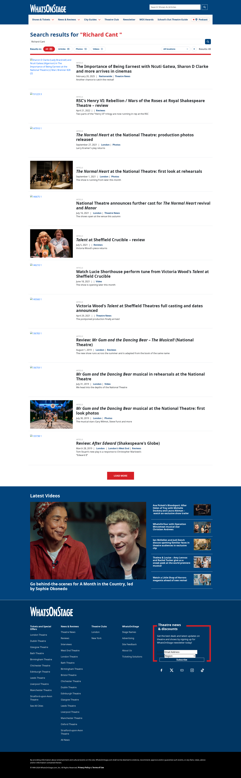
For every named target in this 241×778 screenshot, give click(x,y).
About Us (127, 650)
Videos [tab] (97, 49)
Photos (116, 144)
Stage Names (129, 632)
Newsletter (129, 19)
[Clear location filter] (194, 49)
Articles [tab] (63, 49)
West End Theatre (70, 650)
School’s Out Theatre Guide (173, 19)
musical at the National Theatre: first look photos (140, 411)
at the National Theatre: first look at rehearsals (139, 171)
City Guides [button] (90, 19)
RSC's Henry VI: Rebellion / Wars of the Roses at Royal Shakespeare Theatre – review (140, 103)
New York (96, 638)
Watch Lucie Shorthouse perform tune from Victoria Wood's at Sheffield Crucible (142, 274)
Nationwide (105, 76)
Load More (120, 475)
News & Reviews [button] (67, 19)
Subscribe (181, 659)
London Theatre (38, 634)
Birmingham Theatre (41, 659)
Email (160, 652)
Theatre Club (112, 19)
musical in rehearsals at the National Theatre (140, 376)
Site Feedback (129, 644)
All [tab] (49, 49)
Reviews (100, 110)
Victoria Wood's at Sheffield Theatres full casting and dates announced (139, 308)
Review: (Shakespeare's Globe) (118, 443)
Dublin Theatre (38, 641)
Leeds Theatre (37, 677)
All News (65, 739)
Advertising (128, 638)
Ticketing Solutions (132, 656)
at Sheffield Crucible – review (110, 239)
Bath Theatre (37, 653)
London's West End (118, 448)
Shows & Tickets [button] (41, 19)
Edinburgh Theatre (40, 671)
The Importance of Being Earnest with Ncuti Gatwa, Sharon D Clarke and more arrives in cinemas (142, 69)
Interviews (66, 644)
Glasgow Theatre (39, 647)
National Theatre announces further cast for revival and (143, 205)
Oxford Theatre (69, 724)
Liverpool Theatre (39, 684)
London (105, 144)
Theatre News (122, 76)
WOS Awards (146, 19)
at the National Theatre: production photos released (135, 137)
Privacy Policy (84, 767)
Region (160, 655)
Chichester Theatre (40, 665)
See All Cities (36, 705)
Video (99, 281)
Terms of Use (98, 767)
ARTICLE (79, 62)
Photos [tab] (81, 49)
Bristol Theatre (68, 675)
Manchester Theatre (41, 690)
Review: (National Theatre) (135, 342)
